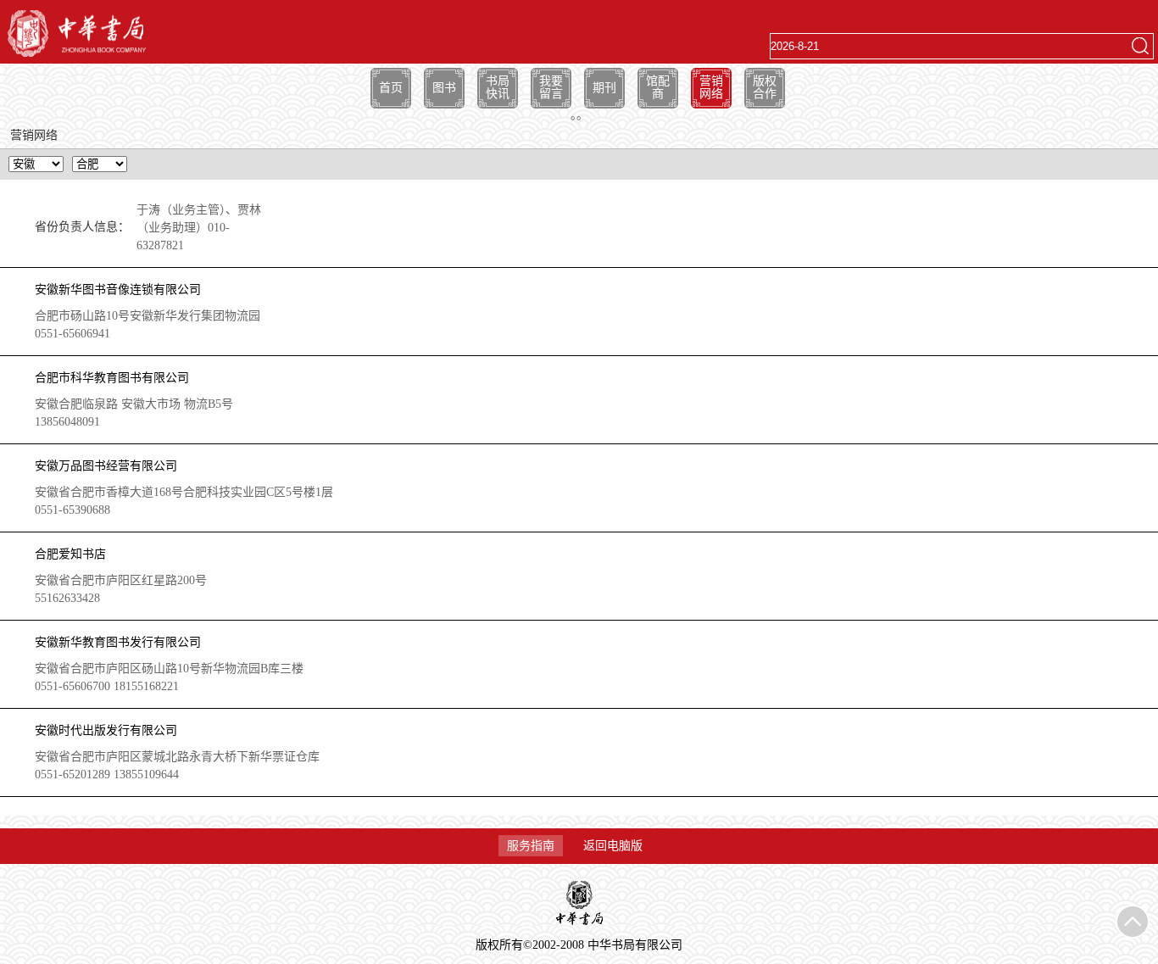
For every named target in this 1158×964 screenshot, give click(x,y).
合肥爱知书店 (70, 554)
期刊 (604, 87)
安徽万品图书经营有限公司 (106, 466)
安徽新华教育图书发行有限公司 (118, 642)
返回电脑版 (613, 845)
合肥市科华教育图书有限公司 (112, 377)
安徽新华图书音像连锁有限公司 (118, 289)
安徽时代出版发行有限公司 (106, 730)
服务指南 (530, 845)
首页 (391, 87)
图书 (444, 87)
